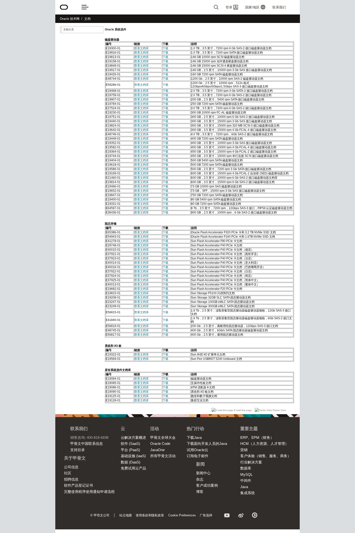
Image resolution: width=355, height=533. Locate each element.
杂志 (199, 479)
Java (244, 487)
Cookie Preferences (182, 515)
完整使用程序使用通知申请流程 (89, 492)
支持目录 (77, 450)
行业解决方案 (251, 462)
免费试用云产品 (133, 468)
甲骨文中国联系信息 (86, 443)
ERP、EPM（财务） (257, 437)
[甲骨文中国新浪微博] (241, 516)
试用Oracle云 (197, 450)
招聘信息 (71, 479)
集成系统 (247, 493)
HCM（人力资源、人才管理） (264, 443)
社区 (67, 473)
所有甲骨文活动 (163, 456)
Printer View (279, 410)
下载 (165, 48)
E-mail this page (243, 410)
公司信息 (71, 467)
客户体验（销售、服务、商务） (265, 456)
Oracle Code (160, 443)
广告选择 (206, 515)
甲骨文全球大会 (163, 437)
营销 (244, 450)
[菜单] (85, 7)
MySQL (246, 474)
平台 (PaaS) (130, 450)
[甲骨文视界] (227, 516)
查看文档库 (141, 48)
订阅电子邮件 (197, 456)
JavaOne (157, 450)
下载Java (194, 437)
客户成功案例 (207, 485)
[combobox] (196, 7)
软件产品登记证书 (78, 485)
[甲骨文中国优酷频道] (255, 516)
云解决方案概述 (133, 437)
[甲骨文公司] (64, 7)
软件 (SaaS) (130, 443)
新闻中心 (203, 473)
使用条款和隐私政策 (150, 515)
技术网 (69, 19)
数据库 (245, 468)
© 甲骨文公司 (99, 515)
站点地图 (125, 515)
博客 (199, 492)
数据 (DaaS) (130, 462)
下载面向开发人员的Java (207, 443)
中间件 (245, 480)
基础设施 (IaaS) (133, 456)
